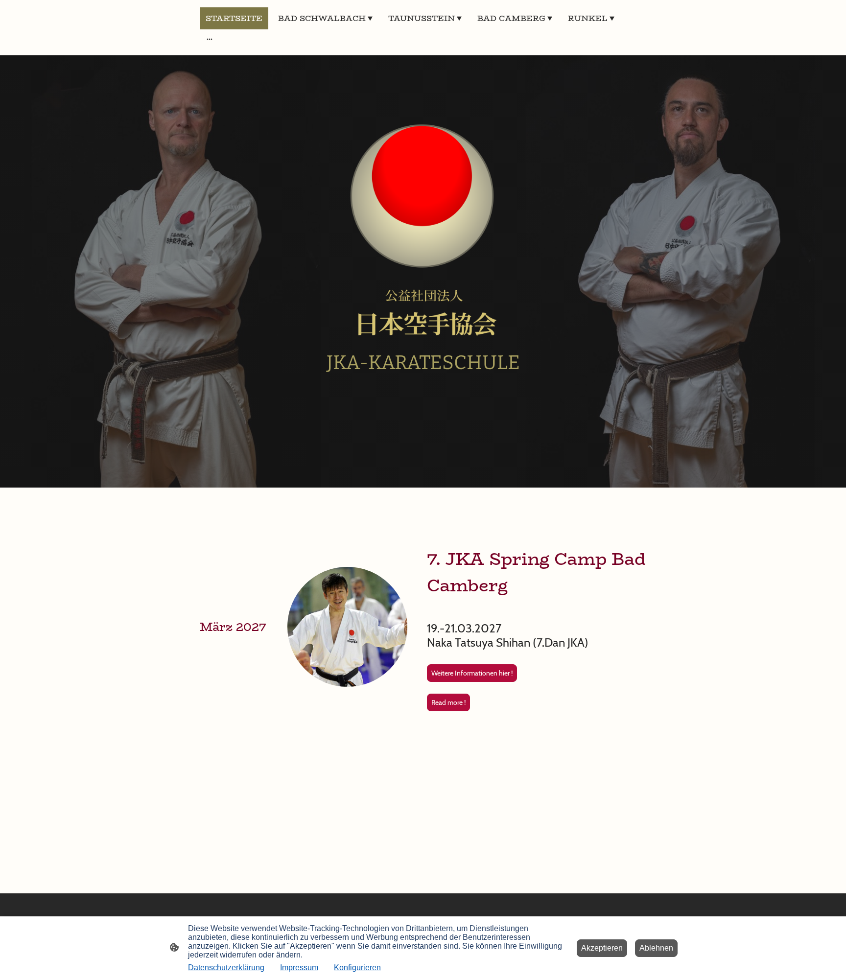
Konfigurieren (357, 967)
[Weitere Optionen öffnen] (209, 38)
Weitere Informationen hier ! (472, 673)
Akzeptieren (602, 948)
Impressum (299, 967)
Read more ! (448, 702)
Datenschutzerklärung (226, 967)
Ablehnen (656, 948)
